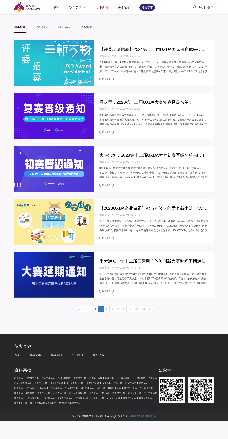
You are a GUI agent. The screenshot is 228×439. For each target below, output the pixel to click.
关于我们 (124, 7)
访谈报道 (86, 27)
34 (143, 309)
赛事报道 (20, 27)
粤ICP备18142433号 (143, 416)
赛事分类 (76, 7)
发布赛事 (147, 7)
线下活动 (64, 27)
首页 (57, 7)
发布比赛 (98, 355)
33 (136, 309)
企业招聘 (42, 27)
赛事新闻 (102, 7)
